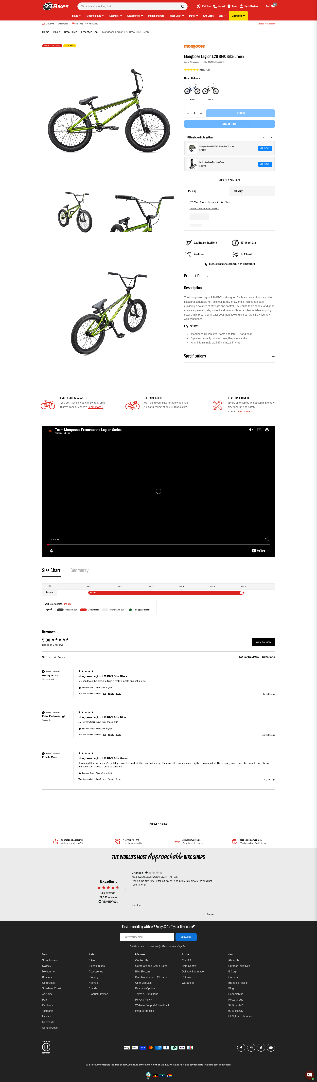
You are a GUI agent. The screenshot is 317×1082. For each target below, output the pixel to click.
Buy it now (229, 124)
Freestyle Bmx (89, 32)
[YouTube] (271, 1048)
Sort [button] (45, 657)
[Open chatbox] (309, 1075)
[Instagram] (251, 1048)
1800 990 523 (249, 264)
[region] (173, 889)
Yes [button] (104, 693)
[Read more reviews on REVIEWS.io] (108, 902)
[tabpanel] (158, 598)
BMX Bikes (70, 32)
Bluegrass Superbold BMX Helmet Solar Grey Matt (217, 146)
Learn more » (95, 407)
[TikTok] (261, 1048)
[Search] (183, 6)
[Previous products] (264, 137)
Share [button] (118, 693)
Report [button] (111, 693)
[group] (59, 640)
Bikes (56, 32)
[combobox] (132, 6)
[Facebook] (241, 1048)
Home (45, 32)
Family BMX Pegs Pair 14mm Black (211, 162)
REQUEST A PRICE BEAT (229, 180)
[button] (229, 70)
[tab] (51, 572)
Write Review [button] (263, 642)
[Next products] (271, 137)
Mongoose (194, 62)
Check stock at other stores (204, 208)
